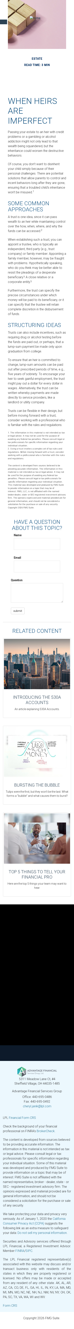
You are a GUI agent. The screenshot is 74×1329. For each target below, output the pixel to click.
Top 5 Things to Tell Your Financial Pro (37, 874)
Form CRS (10, 1305)
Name (18, 535)
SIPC (28, 1251)
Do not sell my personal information (42, 1233)
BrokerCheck (46, 1131)
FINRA (19, 1251)
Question (16, 580)
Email (17, 557)
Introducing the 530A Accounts (37, 700)
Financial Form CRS (22, 1118)
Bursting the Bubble (37, 785)
